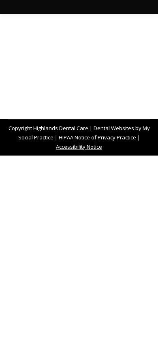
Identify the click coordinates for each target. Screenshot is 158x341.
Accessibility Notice (79, 146)
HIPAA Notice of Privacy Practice (97, 137)
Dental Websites (114, 128)
